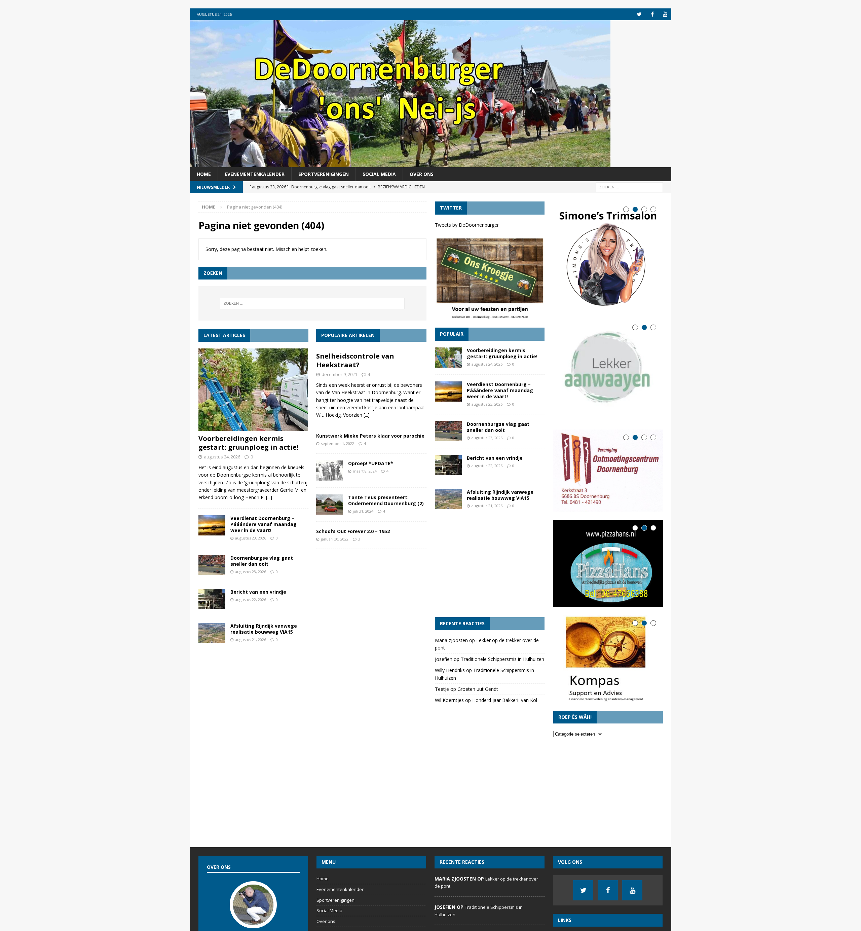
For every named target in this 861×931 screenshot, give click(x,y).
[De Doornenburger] (400, 163)
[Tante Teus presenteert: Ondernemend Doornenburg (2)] (329, 504)
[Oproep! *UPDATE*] (329, 470)
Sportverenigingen (323, 174)
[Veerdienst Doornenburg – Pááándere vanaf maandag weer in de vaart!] (211, 525)
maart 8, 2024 (365, 471)
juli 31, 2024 (363, 511)
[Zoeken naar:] (629, 187)
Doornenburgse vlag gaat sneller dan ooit (261, 561)
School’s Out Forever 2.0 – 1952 (353, 531)
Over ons (422, 174)
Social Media (379, 174)
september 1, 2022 (337, 443)
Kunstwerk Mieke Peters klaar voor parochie (370, 436)
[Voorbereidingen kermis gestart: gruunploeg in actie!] (253, 389)
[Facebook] (652, 14)
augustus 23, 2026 (250, 538)
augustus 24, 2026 (222, 457)
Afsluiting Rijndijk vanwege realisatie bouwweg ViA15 (263, 629)
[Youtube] (665, 14)
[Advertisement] (490, 567)
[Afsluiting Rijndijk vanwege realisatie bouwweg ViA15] (211, 633)
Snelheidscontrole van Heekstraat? (355, 360)
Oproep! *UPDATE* (370, 463)
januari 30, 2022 (334, 539)
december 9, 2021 (339, 374)
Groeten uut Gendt (477, 689)
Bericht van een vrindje (258, 592)
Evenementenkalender (255, 174)
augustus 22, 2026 (250, 599)
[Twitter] (639, 14)
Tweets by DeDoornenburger (467, 225)
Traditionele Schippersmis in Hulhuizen (502, 659)
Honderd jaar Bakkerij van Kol (504, 700)
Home (204, 174)
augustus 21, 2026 (250, 639)
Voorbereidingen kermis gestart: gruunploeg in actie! (248, 443)
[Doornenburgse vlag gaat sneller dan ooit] (211, 565)
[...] (269, 497)
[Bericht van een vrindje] (211, 599)
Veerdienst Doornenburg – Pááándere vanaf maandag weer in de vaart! (263, 524)
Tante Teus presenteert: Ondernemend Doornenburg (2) (386, 500)
